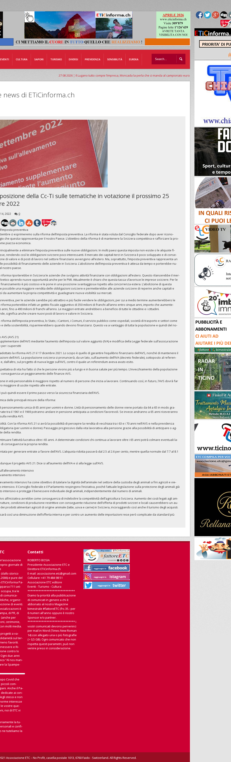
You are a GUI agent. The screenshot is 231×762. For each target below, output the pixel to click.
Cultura (22, 59)
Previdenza (92, 59)
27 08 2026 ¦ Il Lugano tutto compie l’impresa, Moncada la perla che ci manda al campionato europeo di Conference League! (123, 75)
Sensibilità (114, 59)
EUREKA (134, 59)
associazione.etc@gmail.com (56, 573)
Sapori (39, 59)
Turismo (56, 59)
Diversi (73, 59)
